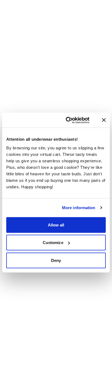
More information (78, 207)
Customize (53, 242)
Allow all (56, 224)
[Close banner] (104, 120)
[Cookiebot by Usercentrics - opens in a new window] (72, 120)
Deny (56, 260)
